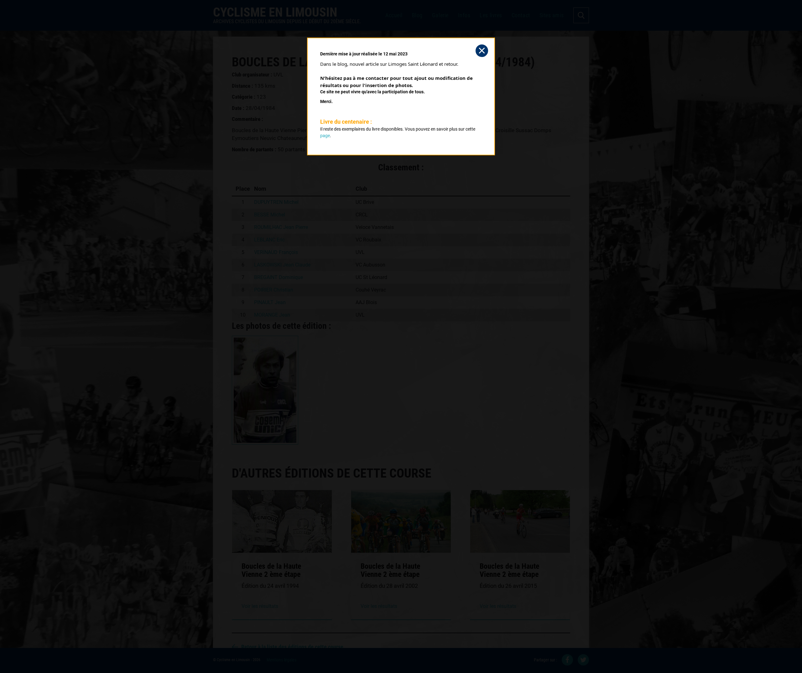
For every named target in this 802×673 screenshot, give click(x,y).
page (325, 135)
